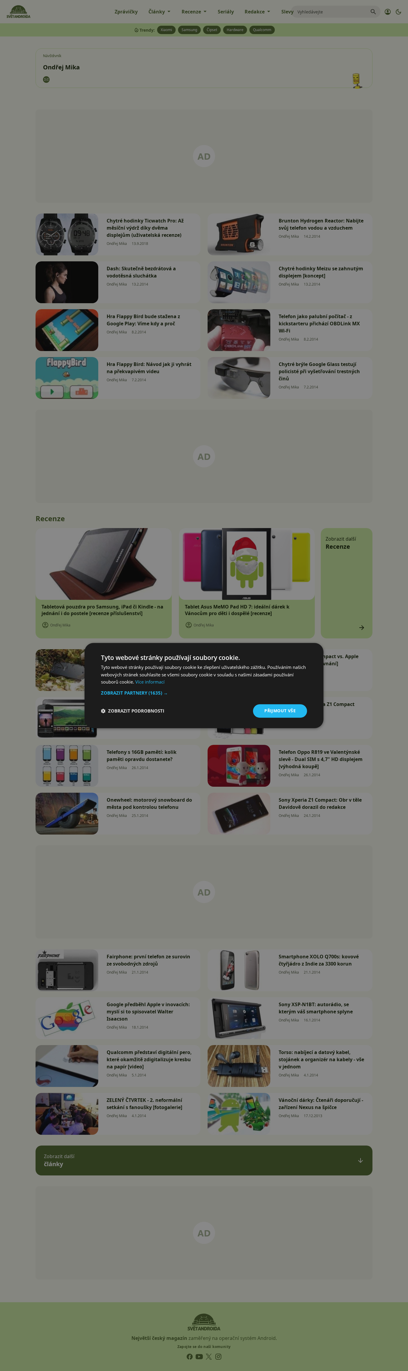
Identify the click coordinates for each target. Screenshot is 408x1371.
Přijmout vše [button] (280, 710)
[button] (204, 693)
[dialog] (204, 685)
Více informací (150, 682)
